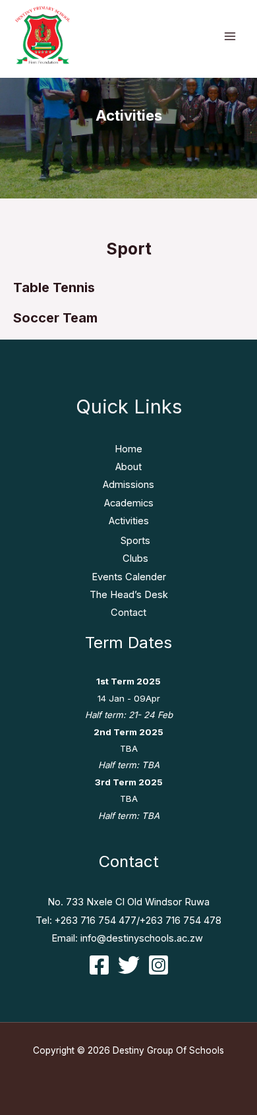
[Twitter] (129, 965)
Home (128, 449)
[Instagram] (158, 965)
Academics (129, 503)
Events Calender (129, 577)
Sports (135, 541)
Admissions (128, 485)
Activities (129, 521)
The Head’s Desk (129, 595)
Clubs (135, 558)
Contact (128, 612)
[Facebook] (99, 965)
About (128, 467)
